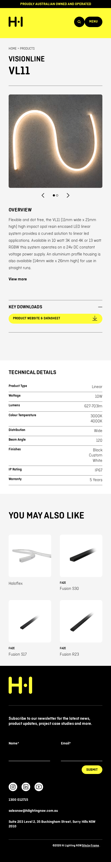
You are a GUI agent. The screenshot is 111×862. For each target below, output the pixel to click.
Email (66, 743)
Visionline (27, 59)
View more (18, 279)
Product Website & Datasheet (36, 318)
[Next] (68, 195)
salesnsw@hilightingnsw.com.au (33, 811)
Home (13, 48)
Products (27, 48)
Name (14, 743)
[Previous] (43, 195)
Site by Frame (90, 845)
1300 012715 (18, 800)
